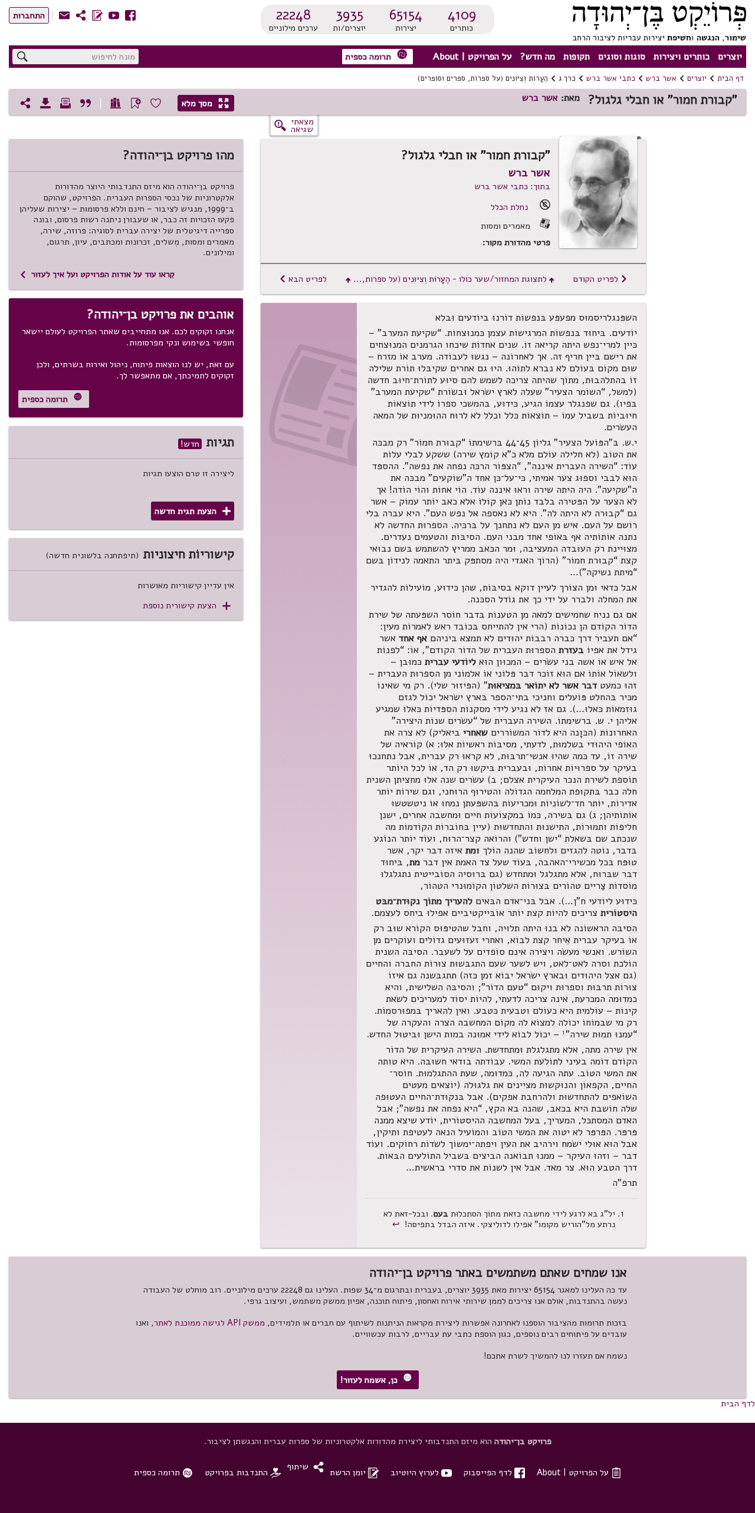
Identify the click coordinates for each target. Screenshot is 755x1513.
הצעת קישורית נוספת (187, 605)
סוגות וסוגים (621, 56)
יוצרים (730, 56)
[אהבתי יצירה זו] (155, 103)
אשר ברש (661, 78)
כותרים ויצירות (682, 56)
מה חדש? (537, 56)
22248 (293, 14)
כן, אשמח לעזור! (376, 1379)
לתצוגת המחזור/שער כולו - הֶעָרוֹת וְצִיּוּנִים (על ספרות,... (450, 279)
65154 (405, 14)
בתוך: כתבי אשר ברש (512, 186)
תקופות (576, 56)
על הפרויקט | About (472, 56)
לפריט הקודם (600, 279)
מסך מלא (205, 103)
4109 (462, 14)
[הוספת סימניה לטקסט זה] (135, 103)
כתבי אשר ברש (610, 78)
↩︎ (397, 1224)
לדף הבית (738, 1403)
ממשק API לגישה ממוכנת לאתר (209, 1323)
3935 (349, 14)
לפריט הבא (303, 279)
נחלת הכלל (509, 207)
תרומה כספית (376, 55)
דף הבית (730, 78)
